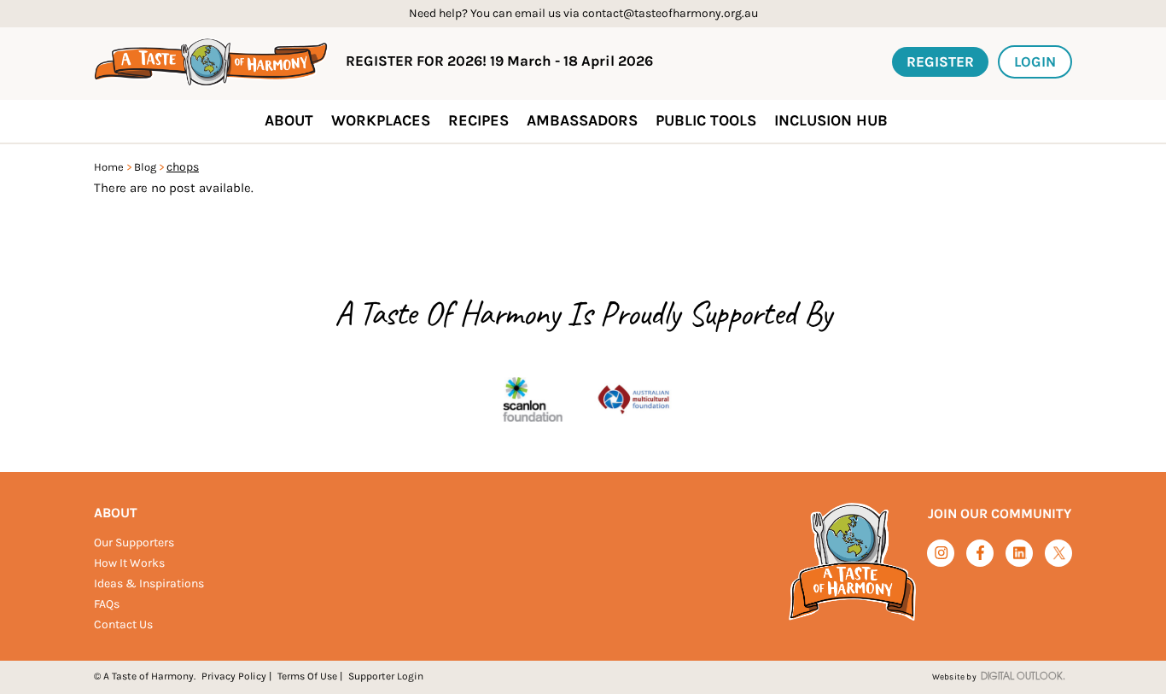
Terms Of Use (307, 676)
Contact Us (123, 624)
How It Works (129, 563)
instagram (941, 552)
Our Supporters (134, 542)
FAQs (107, 604)
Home (109, 166)
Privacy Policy (233, 676)
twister (1059, 553)
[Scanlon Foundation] (532, 401)
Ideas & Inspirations (149, 583)
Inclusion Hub (831, 120)
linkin (1019, 553)
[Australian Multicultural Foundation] (633, 401)
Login (1035, 61)
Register (940, 61)
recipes (478, 120)
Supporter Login (385, 676)
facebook (980, 552)
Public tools (706, 120)
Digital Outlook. (1023, 677)
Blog (145, 166)
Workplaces (380, 120)
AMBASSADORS (582, 120)
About (115, 512)
